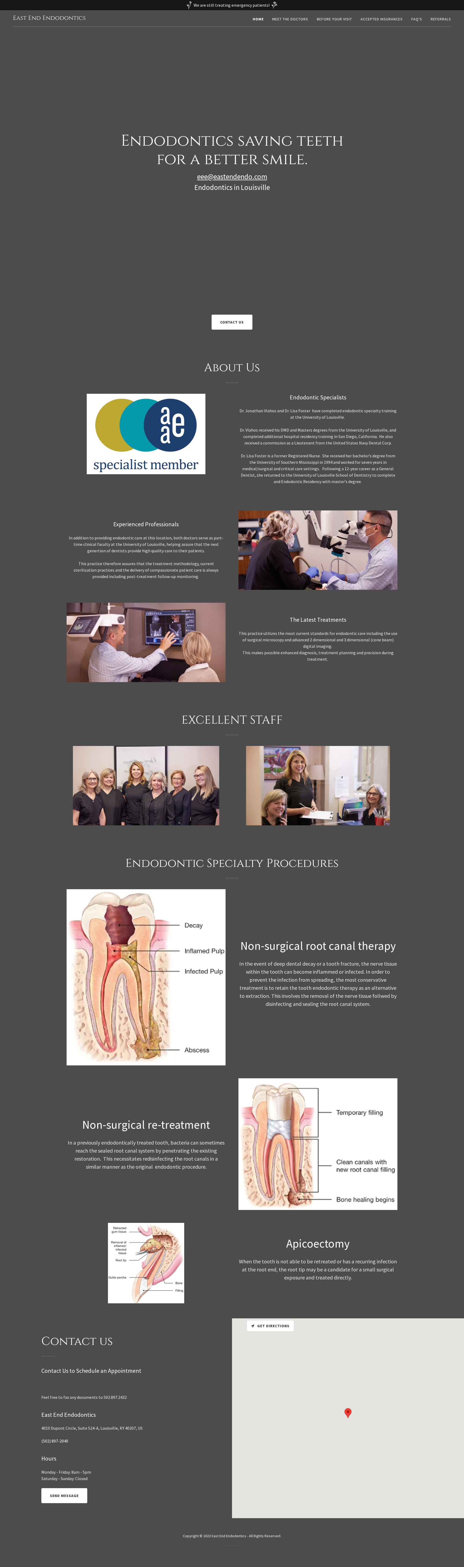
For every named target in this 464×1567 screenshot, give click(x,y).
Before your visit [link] (334, 19)
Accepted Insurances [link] (382, 19)
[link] (49, 18)
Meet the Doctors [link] (290, 19)
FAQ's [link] (416, 19)
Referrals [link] (441, 19)
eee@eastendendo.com (232, 176)
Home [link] (258, 19)
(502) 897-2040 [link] (54, 1441)
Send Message (64, 1495)
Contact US (232, 322)
